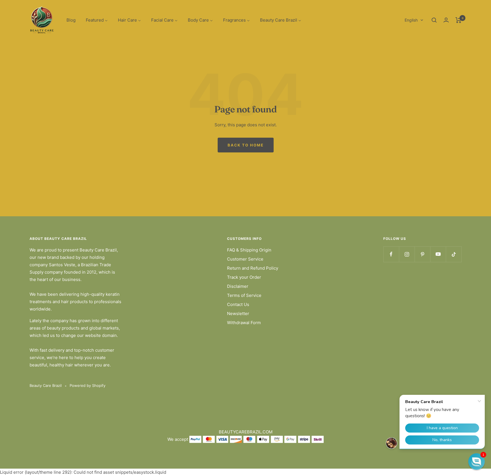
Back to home (246, 145)
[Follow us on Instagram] (407, 254)
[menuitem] (71, 20)
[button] (476, 461)
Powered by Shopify (87, 385)
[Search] (434, 20)
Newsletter (238, 313)
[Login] (446, 20)
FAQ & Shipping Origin (249, 250)
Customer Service (245, 259)
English (411, 20)
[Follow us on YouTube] (438, 254)
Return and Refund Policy (252, 268)
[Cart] (458, 20)
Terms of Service (244, 295)
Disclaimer (237, 286)
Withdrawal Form (244, 322)
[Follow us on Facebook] (391, 254)
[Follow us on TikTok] (453, 254)
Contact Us (238, 304)
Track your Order (244, 277)
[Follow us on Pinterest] (422, 254)
